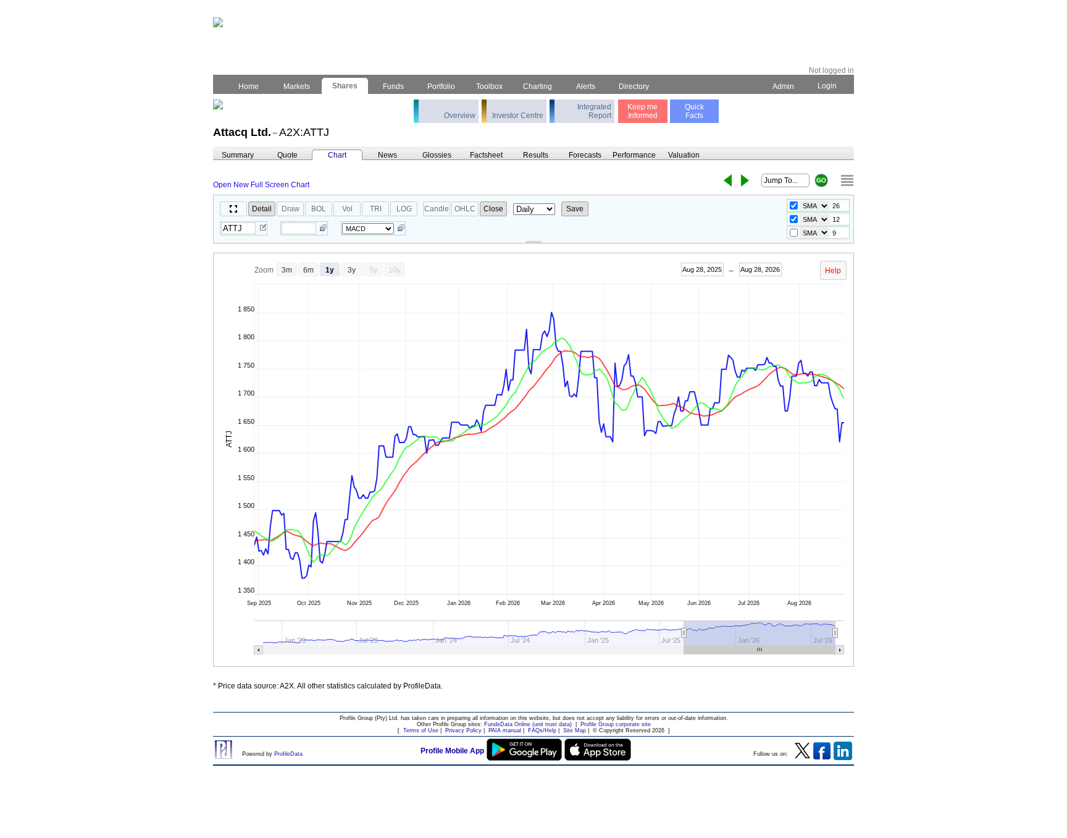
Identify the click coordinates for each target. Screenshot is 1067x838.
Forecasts (585, 155)
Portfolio (441, 86)
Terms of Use (420, 730)
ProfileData (288, 754)
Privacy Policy (463, 730)
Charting (537, 86)
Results (535, 155)
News (387, 155)
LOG (404, 209)
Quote (287, 155)
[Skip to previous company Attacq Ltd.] (728, 180)
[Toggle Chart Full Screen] (233, 208)
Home (248, 86)
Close (493, 209)
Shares (344, 86)
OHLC (464, 209)
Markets (297, 86)
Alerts (585, 86)
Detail (262, 209)
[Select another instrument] (262, 228)
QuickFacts (694, 111)
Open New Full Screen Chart (261, 184)
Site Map (574, 730)
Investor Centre (517, 115)
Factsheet (486, 155)
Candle (436, 209)
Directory (634, 86)
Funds (393, 86)
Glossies (436, 155)
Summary (238, 155)
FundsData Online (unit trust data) (528, 724)
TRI (376, 209)
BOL (318, 209)
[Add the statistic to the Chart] (401, 228)
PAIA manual (504, 730)
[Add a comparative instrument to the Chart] (323, 228)
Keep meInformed (642, 111)
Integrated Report (594, 111)
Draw (290, 209)
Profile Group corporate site (615, 724)
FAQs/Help (542, 730)
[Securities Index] (847, 180)
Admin (783, 86)
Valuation (684, 155)
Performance (634, 155)
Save (575, 209)
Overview (459, 115)
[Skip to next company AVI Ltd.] (745, 180)
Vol (347, 209)
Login (827, 86)
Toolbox (489, 86)
